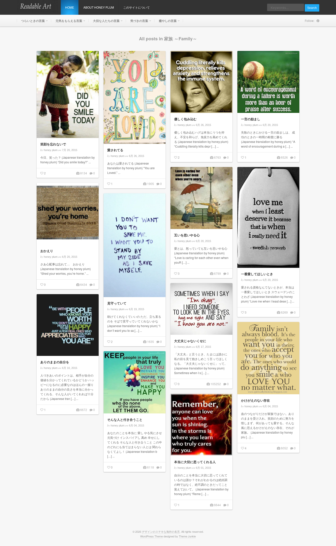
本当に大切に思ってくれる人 (195, 461)
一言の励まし (250, 119)
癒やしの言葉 (165, 22)
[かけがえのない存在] (268, 358)
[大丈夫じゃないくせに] (201, 309)
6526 (284, 157)
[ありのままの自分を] (68, 325)
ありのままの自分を (54, 362)
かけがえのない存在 (255, 400)
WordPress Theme (151, 536)
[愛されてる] (135, 97)
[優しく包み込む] (201, 82)
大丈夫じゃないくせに (190, 340)
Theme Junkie (187, 536)
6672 (83, 410)
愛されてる (115, 150)
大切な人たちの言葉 (104, 22)
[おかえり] (68, 214)
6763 (217, 157)
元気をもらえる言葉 (66, 22)
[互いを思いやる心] (201, 198)
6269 (284, 312)
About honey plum (98, 7)
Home (69, 7)
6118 (150, 467)
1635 (150, 341)
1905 (150, 184)
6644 (217, 505)
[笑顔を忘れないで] (68, 94)
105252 (215, 384)
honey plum (51, 150)
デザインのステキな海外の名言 (161, 531)
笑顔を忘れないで (53, 144)
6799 (217, 273)
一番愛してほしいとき (257, 274)
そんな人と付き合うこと (124, 419)
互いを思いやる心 (187, 235)
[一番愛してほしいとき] (268, 217)
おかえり (46, 250)
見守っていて (116, 303)
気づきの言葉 (137, 22)
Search (312, 8)
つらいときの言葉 (31, 22)
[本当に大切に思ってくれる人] (201, 425)
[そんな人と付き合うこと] (135, 382)
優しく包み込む (185, 119)
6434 (83, 284)
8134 (83, 173)
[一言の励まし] (268, 82)
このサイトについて (136, 7)
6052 (284, 448)
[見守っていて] (135, 245)
